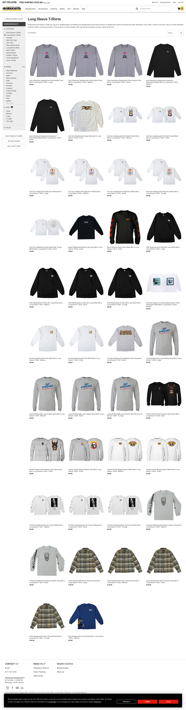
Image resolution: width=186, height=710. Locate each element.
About (7, 692)
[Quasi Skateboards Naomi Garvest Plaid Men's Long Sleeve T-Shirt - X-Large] (47, 622)
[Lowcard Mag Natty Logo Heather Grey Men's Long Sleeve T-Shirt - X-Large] (125, 400)
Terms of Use (40, 692)
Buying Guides (165, 2)
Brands (76, 8)
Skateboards (30, 8)
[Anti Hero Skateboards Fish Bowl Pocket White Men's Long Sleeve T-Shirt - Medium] (125, 122)
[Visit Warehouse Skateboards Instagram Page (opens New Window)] (7, 688)
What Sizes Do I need (14, 136)
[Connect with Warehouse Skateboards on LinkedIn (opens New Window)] (22, 688)
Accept (168, 702)
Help (174, 2)
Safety (62, 8)
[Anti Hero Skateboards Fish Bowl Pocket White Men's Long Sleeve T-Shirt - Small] (163, 122)
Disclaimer (68, 692)
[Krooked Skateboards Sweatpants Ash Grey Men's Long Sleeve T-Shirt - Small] (125, 344)
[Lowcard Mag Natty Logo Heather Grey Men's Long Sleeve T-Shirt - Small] (86, 400)
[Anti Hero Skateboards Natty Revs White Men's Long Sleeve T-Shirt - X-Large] (163, 178)
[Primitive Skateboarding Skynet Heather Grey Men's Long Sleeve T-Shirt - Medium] (163, 511)
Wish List (155, 2)
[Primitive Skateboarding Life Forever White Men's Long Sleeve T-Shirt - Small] (86, 511)
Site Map (32, 692)
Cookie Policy (59, 692)
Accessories (43, 8)
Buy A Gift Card (14, 146)
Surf (69, 8)
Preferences (126, 702)
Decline (147, 702)
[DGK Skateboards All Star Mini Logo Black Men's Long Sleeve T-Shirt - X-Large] (125, 289)
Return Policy (14, 692)
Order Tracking (40, 672)
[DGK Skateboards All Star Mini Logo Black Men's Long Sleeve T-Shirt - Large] (163, 233)
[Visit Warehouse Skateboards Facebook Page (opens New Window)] (12, 688)
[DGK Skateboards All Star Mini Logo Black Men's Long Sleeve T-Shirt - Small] (86, 289)
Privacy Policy (49, 692)
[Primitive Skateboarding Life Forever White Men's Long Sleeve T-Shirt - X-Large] (125, 511)
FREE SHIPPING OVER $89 (34, 2)
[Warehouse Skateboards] (13, 9)
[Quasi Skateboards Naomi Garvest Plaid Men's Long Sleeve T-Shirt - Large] (86, 567)
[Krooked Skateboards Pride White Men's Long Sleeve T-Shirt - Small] (86, 344)
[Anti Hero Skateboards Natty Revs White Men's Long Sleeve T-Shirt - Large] (47, 178)
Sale (83, 8)
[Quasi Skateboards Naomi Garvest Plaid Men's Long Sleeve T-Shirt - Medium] (125, 567)
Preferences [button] (97, 702)
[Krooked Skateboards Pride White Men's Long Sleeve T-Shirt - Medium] (47, 344)
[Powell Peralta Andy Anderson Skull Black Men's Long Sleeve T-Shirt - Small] (163, 400)
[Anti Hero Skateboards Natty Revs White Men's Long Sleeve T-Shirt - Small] (125, 178)
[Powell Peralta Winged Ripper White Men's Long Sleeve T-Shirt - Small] (163, 456)
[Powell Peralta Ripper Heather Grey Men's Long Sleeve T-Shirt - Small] (86, 456)
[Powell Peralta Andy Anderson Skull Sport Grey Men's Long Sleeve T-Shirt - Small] (47, 456)
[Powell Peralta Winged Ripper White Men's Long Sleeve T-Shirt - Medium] (125, 456)
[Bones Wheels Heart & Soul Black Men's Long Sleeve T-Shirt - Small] (125, 233)
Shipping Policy (23, 692)
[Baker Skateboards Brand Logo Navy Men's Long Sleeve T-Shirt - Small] (86, 233)
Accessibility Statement (79, 692)
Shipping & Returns (41, 668)
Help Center (38, 675)
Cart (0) (180, 2)
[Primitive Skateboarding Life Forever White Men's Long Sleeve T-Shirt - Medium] (47, 511)
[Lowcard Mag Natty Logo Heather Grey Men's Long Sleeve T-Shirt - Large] (163, 344)
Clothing (53, 8)
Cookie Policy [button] (52, 702)
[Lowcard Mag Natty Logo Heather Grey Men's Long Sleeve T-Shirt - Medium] (47, 400)
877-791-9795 (9, 2)
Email (7, 668)
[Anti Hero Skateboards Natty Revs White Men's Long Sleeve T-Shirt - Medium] (86, 178)
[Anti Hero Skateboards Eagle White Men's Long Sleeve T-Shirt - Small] (86, 122)
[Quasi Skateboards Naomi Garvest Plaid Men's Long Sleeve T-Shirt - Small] (163, 567)
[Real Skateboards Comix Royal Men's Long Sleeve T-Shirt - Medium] (86, 622)
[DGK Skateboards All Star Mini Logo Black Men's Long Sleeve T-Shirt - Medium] (47, 289)
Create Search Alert (14, 19)
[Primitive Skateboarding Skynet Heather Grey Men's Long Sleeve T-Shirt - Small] (47, 567)
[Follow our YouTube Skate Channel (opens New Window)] (17, 688)
